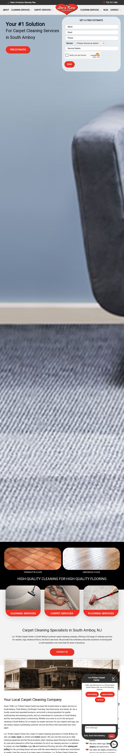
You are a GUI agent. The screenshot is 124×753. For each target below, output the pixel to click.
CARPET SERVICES (62, 613)
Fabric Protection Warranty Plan (22, 2)
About (6, 10)
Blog (105, 10)
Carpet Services (42, 10)
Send (111, 736)
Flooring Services (89, 10)
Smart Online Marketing (97, 736)
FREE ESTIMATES (18, 49)
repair (19, 737)
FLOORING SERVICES (101, 613)
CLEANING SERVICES (23, 613)
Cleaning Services (20, 10)
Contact (114, 10)
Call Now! (100, 700)
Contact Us (62, 652)
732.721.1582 (111, 2)
